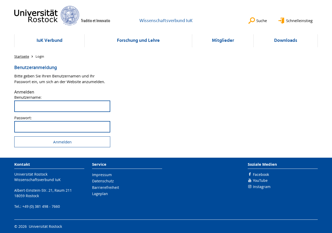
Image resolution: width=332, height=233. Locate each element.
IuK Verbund (50, 40)
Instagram (262, 186)
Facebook (261, 174)
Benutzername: (28, 97)
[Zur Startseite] (62, 15)
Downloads (285, 40)
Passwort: (23, 118)
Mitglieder (223, 40)
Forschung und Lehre (138, 40)
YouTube (260, 180)
